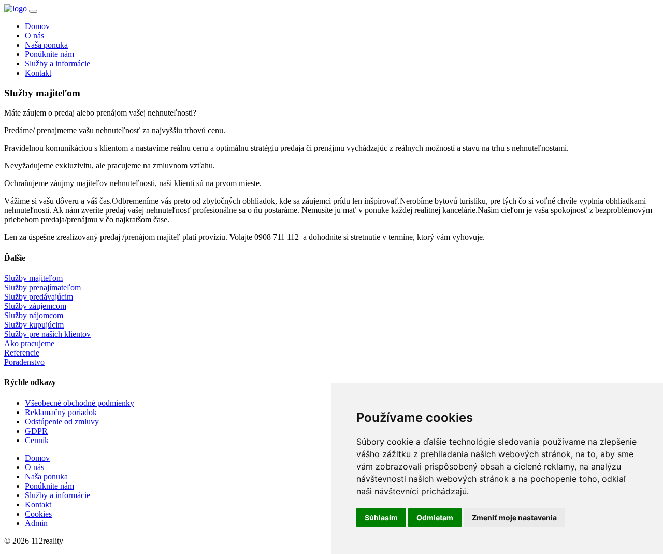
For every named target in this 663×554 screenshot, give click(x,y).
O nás (34, 35)
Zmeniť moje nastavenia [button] (514, 517)
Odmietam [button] (434, 517)
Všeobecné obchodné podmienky (79, 403)
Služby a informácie (57, 63)
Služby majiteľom (33, 278)
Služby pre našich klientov (47, 334)
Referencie (21, 352)
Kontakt (38, 72)
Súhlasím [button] (381, 517)
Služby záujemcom (35, 306)
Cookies (38, 513)
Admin (36, 523)
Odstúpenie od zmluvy (62, 421)
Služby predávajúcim (38, 296)
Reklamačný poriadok (61, 412)
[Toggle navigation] (33, 11)
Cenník (37, 440)
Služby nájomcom (33, 315)
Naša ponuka (46, 44)
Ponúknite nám (49, 54)
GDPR (36, 431)
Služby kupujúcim (34, 324)
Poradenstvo (24, 362)
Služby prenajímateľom (42, 287)
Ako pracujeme (29, 343)
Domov (37, 26)
